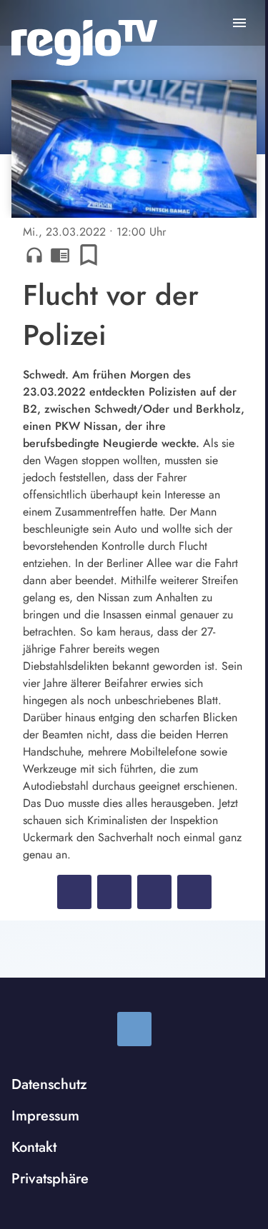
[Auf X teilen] (114, 892)
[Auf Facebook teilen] (74, 892)
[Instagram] (134, 1029)
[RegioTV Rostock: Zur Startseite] (84, 43)
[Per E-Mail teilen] (194, 892)
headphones (34, 255)
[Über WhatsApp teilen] (154, 892)
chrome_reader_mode (60, 255)
